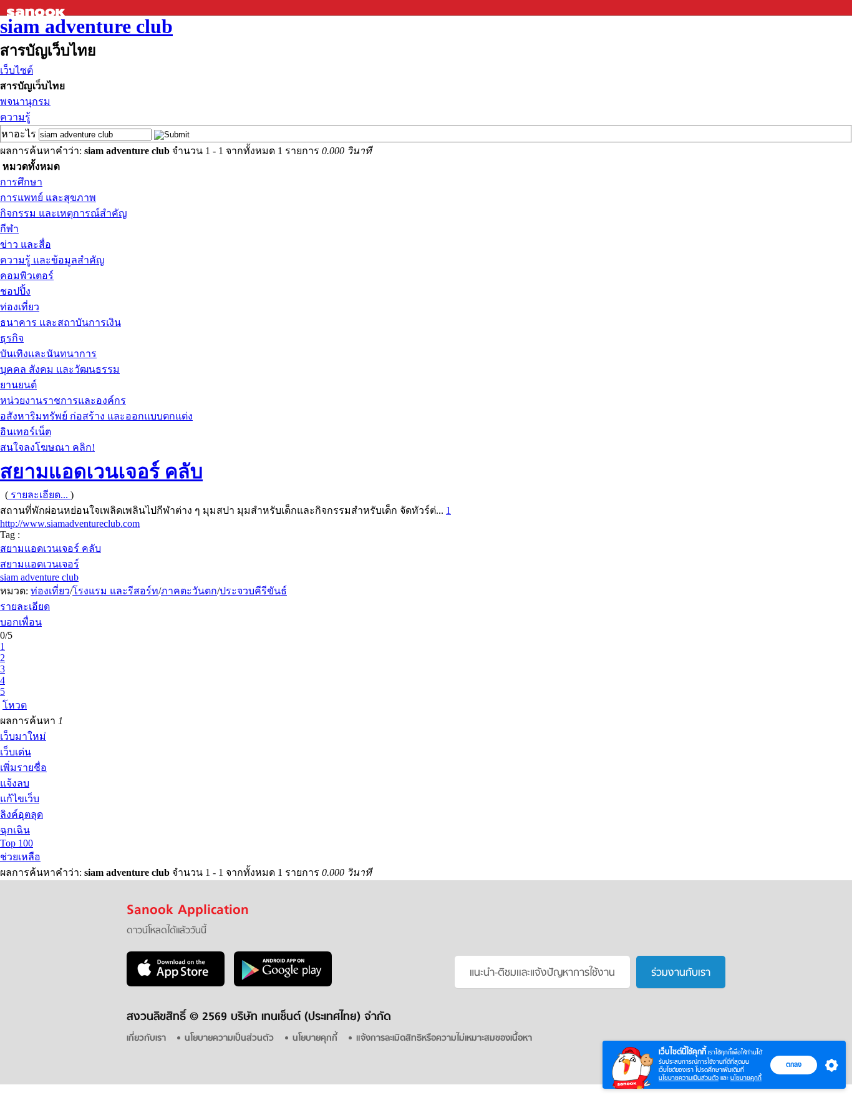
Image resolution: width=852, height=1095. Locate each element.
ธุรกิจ (12, 338)
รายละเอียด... (39, 494)
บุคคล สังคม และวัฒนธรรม (60, 369)
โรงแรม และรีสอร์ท (115, 591)
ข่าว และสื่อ (25, 244)
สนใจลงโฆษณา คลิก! (47, 447)
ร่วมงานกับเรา (680, 973)
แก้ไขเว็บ (19, 798)
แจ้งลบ (14, 783)
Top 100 (16, 843)
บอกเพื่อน (21, 622)
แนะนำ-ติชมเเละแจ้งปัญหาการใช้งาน (542, 973)
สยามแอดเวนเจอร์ (39, 564)
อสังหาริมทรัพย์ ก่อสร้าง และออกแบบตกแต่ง (96, 416)
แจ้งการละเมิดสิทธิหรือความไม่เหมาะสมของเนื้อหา (444, 1038)
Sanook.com (37, 8)
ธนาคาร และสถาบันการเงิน (60, 322)
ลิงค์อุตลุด (21, 814)
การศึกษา (21, 182)
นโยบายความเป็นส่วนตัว (689, 1077)
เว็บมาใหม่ (23, 736)
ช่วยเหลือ (20, 857)
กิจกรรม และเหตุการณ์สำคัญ (63, 213)
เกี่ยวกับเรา (146, 1038)
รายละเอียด (25, 606)
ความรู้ (15, 117)
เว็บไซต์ (16, 70)
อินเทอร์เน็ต (25, 431)
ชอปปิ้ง (15, 291)
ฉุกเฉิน (15, 830)
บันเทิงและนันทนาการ (48, 353)
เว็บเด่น (15, 752)
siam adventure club (86, 26)
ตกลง (793, 1064)
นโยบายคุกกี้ (746, 1077)
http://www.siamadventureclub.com (70, 523)
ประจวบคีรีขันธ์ (253, 591)
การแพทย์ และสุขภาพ (48, 197)
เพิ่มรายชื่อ (23, 767)
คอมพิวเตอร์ (27, 275)
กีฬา (9, 228)
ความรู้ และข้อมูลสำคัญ (52, 260)
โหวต (14, 705)
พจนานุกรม (25, 101)
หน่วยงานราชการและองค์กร (63, 400)
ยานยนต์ (18, 385)
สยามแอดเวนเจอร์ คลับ (101, 471)
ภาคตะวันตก (189, 591)
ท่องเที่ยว (19, 307)
